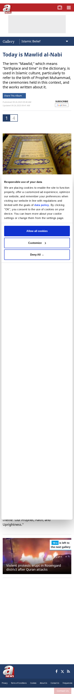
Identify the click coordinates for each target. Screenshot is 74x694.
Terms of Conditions (19, 683)
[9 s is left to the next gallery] (37, 555)
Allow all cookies (37, 230)
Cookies (33, 683)
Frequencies (67, 683)
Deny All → (37, 254)
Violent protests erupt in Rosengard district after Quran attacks (33, 567)
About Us (43, 683)
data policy (41, 205)
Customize (35, 242)
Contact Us (63, 690)
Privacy (5, 683)
